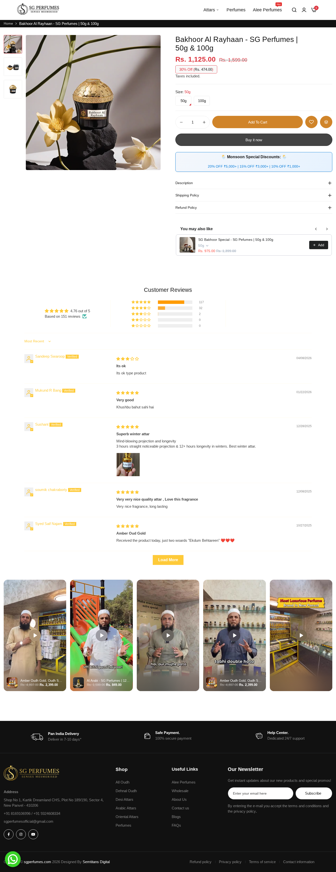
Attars (209, 9)
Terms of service (262, 862)
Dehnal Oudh (126, 791)
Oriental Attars (127, 817)
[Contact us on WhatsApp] (13, 859)
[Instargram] (21, 834)
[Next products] (326, 229)
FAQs (176, 825)
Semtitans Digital (96, 862)
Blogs (176, 817)
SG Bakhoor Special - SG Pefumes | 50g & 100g (235, 240)
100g (202, 101)
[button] (141, 302)
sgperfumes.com (37, 862)
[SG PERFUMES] (38, 9)
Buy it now (253, 140)
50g (183, 101)
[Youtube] (33, 834)
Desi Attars (124, 799)
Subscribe (313, 793)
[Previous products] (316, 229)
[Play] (35, 635)
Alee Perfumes (267, 7)
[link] (304, 10)
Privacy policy (230, 862)
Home (8, 23)
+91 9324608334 (46, 813)
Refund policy (201, 862)
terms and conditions (305, 806)
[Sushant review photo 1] (128, 464)
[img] (127, 359)
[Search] (294, 10)
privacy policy (245, 811)
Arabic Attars (126, 808)
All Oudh (122, 782)
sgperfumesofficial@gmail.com (28, 821)
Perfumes (236, 9)
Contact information (298, 862)
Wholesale (180, 791)
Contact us (180, 808)
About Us (179, 799)
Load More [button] (168, 560)
